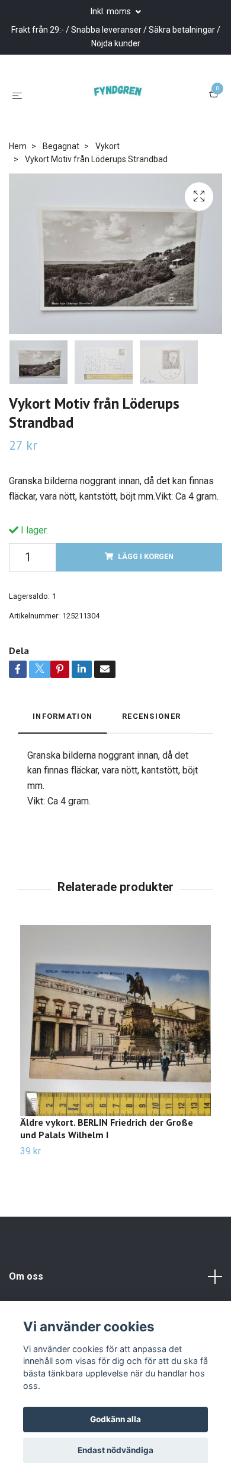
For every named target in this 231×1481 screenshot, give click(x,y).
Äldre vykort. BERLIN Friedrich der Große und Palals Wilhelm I (106, 1180)
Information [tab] (62, 767)
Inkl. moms (112, 11)
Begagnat (61, 198)
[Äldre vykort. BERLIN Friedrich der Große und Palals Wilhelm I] (115, 1072)
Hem (18, 198)
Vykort (107, 198)
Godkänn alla (115, 1419)
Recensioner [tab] (151, 767)
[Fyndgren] (126, 112)
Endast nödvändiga (115, 1450)
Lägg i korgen (146, 608)
